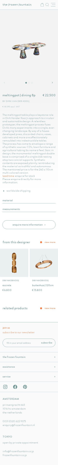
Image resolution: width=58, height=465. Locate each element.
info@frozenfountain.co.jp (18, 451)
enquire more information (28, 224)
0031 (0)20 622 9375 (14, 421)
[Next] (52, 82)
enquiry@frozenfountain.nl (19, 425)
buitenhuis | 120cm (42, 285)
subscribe (46, 342)
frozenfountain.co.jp (15, 455)
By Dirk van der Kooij (15, 101)
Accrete (6, 285)
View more (50, 242)
